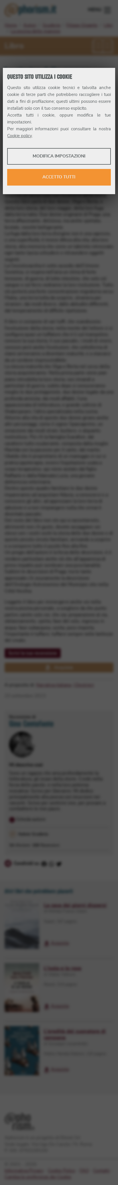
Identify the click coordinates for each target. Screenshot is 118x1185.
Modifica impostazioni (59, 156)
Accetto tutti (58, 177)
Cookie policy (19, 136)
